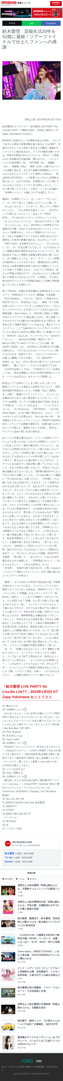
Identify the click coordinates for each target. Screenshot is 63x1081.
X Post (12, 23)
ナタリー (14, 5)
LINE (31, 23)
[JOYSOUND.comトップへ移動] (56, 3)
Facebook (51, 23)
